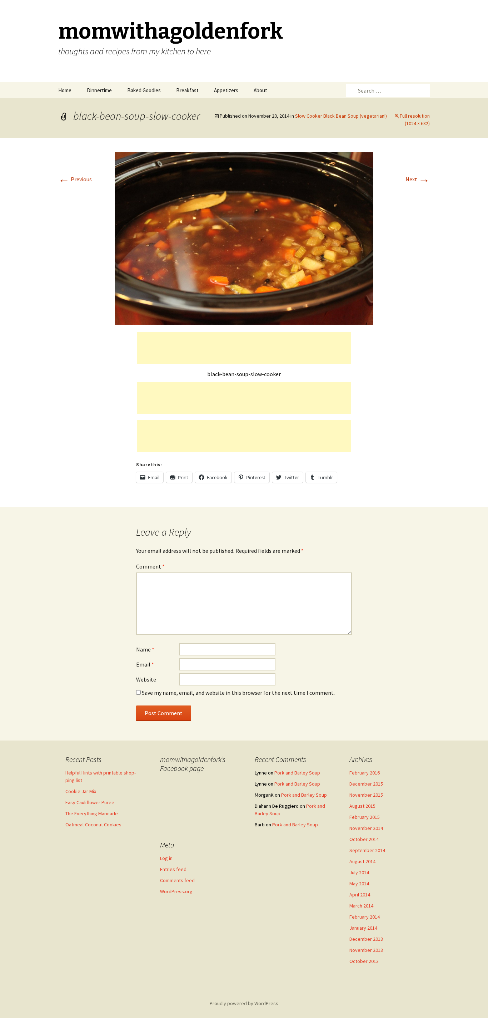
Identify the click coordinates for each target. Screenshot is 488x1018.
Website (146, 679)
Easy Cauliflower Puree (89, 802)
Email (145, 664)
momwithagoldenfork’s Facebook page (192, 764)
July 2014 (359, 872)
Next (417, 179)
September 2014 (367, 850)
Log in (166, 858)
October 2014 (364, 839)
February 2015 (364, 817)
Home (64, 90)
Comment (150, 566)
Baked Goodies (144, 90)
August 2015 (362, 806)
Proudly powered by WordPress (244, 1003)
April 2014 (359, 894)
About (260, 90)
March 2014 (361, 906)
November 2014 (366, 828)
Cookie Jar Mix (80, 791)
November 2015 (366, 795)
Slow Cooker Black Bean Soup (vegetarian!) (341, 116)
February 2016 (364, 772)
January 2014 (363, 928)
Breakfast (187, 90)
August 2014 (362, 861)
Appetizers (226, 90)
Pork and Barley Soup (297, 772)
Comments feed (177, 880)
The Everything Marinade (91, 813)
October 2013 (364, 961)
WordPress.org (176, 891)
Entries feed (173, 869)
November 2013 (366, 950)
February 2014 (364, 917)
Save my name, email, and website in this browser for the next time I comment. (238, 692)
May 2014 (359, 883)
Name (145, 649)
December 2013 (366, 939)
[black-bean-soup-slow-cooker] (244, 237)
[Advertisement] (244, 348)
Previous (75, 179)
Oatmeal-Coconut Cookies (93, 824)
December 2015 (366, 784)
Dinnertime (99, 90)
